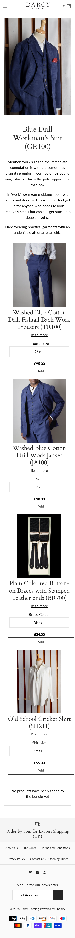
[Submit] (58, 895)
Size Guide (30, 848)
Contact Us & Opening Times (49, 859)
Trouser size (39, 343)
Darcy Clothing (29, 909)
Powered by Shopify (52, 909)
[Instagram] (44, 872)
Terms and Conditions (55, 848)
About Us (11, 848)
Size (39, 479)
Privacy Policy (16, 859)
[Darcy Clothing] (37, 6)
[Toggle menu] (5, 6)
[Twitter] (30, 872)
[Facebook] (37, 872)
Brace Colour (39, 614)
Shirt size (39, 742)
